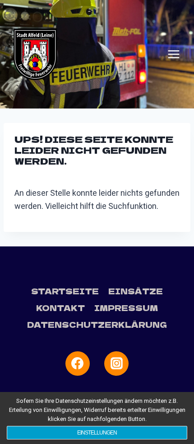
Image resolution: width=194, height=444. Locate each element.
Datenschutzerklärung (97, 324)
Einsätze (135, 291)
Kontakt (60, 307)
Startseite (65, 291)
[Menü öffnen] (173, 54)
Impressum (126, 307)
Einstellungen (97, 433)
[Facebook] (77, 363)
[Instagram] (116, 363)
